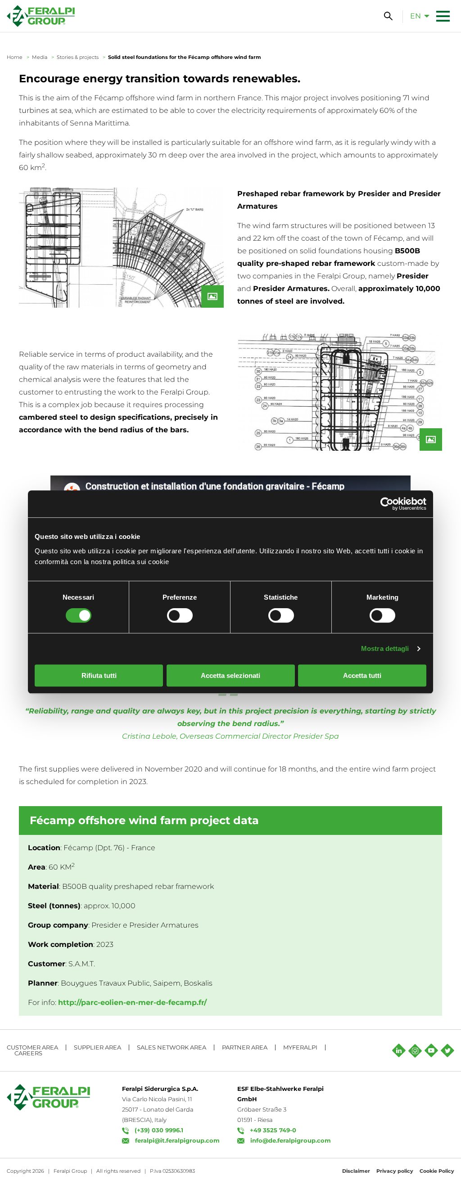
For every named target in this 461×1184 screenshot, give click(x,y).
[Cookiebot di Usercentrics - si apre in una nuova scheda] (387, 504)
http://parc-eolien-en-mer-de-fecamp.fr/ (132, 1002)
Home (15, 57)
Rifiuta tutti (99, 675)
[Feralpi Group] (41, 16)
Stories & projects (78, 57)
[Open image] (121, 248)
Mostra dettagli (385, 648)
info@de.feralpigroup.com (290, 1140)
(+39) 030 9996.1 (159, 1130)
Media (39, 57)
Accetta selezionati (230, 675)
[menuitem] (417, 15)
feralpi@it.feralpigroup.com (177, 1140)
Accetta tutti (362, 675)
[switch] (180, 615)
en (415, 16)
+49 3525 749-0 (273, 1130)
